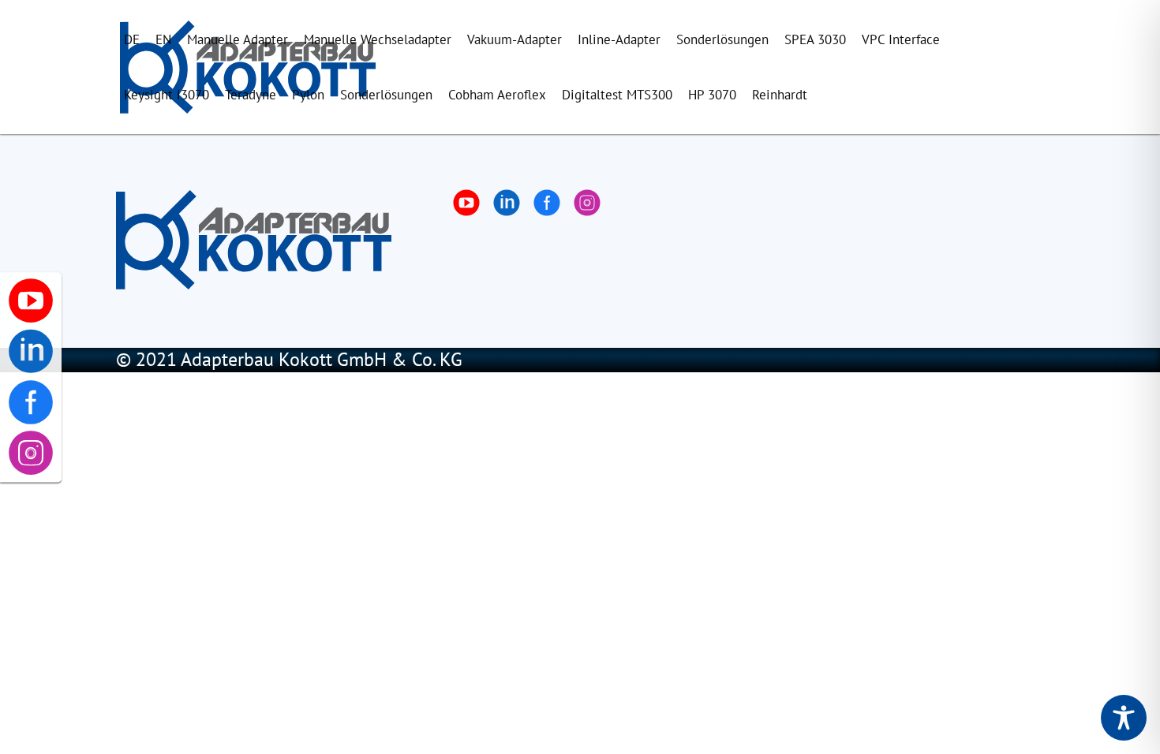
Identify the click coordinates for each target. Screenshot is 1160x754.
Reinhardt (779, 94)
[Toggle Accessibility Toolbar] (1123, 717)
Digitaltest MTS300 (617, 94)
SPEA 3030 (815, 39)
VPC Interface (901, 39)
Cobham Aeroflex (497, 94)
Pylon (308, 94)
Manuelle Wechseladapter (377, 39)
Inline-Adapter (619, 39)
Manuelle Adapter (237, 39)
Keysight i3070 (166, 94)
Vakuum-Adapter (514, 39)
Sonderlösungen (722, 39)
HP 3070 (712, 94)
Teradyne (250, 94)
